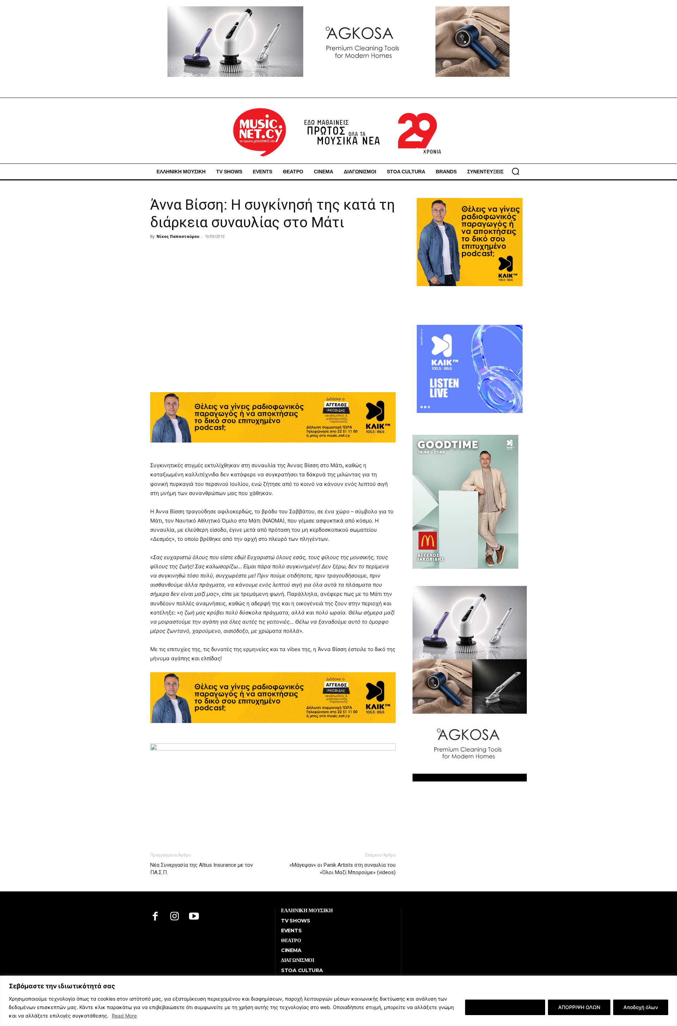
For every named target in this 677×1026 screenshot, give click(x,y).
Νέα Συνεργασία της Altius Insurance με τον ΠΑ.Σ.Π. (201, 869)
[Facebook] (155, 917)
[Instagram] (175, 917)
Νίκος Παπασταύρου (178, 236)
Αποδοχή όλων (640, 1007)
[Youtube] (194, 917)
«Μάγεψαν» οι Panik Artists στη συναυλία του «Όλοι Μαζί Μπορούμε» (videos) (342, 869)
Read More (124, 1016)
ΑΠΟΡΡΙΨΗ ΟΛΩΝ (579, 1007)
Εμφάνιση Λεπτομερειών (505, 1007)
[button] (515, 171)
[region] (338, 1001)
